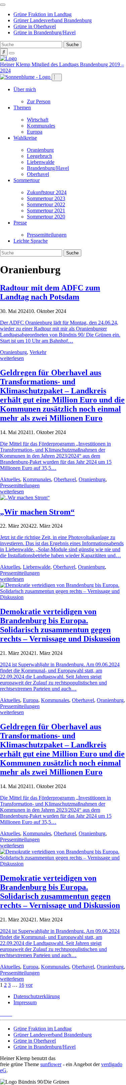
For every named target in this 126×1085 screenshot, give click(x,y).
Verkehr (38, 352)
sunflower (50, 1064)
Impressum (25, 1002)
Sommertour (26, 180)
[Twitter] (2, 1014)
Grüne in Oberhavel (34, 26)
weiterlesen (12, 358)
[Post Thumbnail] (25, 497)
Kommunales (41, 126)
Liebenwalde (40, 162)
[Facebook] (6, 1014)
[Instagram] (10, 1014)
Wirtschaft (37, 120)
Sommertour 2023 (46, 198)
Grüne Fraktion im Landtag (42, 14)
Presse (20, 222)
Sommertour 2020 (46, 216)
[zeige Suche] (4, 52)
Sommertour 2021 (46, 210)
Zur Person (38, 101)
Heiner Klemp (16, 64)
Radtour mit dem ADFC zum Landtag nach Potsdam (50, 292)
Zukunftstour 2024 (47, 192)
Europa (34, 132)
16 (21, 985)
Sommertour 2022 (46, 204)
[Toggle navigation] (2, 5)
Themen (22, 107)
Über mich (24, 89)
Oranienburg (40, 150)
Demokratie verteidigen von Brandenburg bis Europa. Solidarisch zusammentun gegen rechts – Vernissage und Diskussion (60, 625)
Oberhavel (38, 174)
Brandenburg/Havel (48, 168)
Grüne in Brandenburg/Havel (44, 32)
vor (29, 985)
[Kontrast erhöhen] (11, 53)
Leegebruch (39, 156)
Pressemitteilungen (47, 235)
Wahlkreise (25, 138)
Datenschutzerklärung (36, 996)
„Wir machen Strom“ (37, 512)
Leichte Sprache (30, 241)
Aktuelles (10, 479)
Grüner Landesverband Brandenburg (52, 20)
